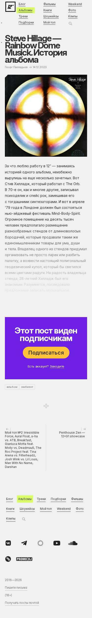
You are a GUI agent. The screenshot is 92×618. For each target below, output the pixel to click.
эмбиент (27, 387)
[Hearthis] (8, 559)
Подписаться (46, 352)
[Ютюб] (57, 543)
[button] (70, 23)
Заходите (57, 366)
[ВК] (8, 543)
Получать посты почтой (22, 603)
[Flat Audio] (40, 543)
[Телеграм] (24, 543)
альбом (12, 387)
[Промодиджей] (24, 559)
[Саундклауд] (73, 543)
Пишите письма (16, 587)
